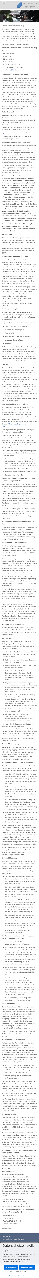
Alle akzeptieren (27, 1267)
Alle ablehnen (11, 1267)
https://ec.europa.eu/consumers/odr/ (14, 133)
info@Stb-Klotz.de (14, 70)
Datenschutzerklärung (15, 1276)
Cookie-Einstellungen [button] (19, 1271)
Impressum (26, 1276)
